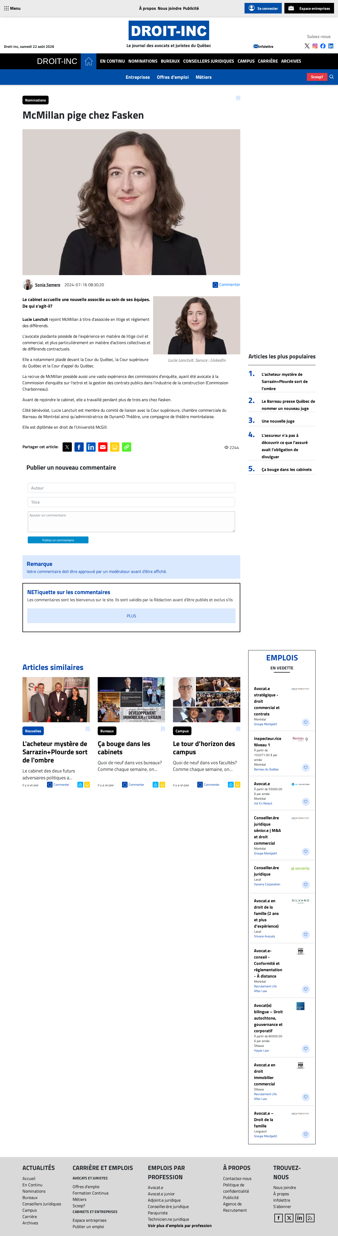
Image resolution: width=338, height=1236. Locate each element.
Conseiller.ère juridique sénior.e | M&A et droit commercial (267, 830)
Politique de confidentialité (236, 1188)
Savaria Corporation (267, 884)
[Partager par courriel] (102, 447)
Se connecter (267, 8)
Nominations (142, 61)
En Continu (112, 61)
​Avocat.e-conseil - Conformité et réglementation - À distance (268, 963)
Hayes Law (261, 1050)
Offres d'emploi (173, 77)
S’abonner (282, 1206)
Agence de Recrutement (235, 1207)
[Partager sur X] (67, 447)
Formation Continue (91, 1193)
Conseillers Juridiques (208, 61)
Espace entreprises (314, 8)
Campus (246, 61)
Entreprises (138, 77)
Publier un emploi (88, 1226)
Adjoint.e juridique (164, 1200)
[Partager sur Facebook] (79, 447)
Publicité (191, 8)
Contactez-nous (237, 1178)
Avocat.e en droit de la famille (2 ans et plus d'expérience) (266, 913)
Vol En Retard (263, 803)
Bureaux (170, 61)
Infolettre (265, 46)
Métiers (204, 77)
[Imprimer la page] (114, 447)
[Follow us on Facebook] (323, 46)
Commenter (61, 784)
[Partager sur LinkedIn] (91, 447)
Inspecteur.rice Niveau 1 (267, 741)
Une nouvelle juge (278, 421)
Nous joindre (169, 8)
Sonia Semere (47, 284)
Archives (291, 61)
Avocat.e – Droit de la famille (264, 1119)
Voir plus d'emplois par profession (180, 1225)
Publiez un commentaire (58, 540)
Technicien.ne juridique (168, 1219)
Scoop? (317, 77)
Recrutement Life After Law (265, 988)
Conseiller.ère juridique (266, 870)
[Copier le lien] (126, 447)
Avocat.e (262, 783)
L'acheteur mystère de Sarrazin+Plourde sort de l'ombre (285, 381)
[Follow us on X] (307, 46)
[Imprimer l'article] (86, 784)
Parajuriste (158, 1213)
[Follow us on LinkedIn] (331, 46)
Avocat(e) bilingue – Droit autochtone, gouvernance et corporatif (268, 1018)
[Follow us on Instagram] (315, 46)
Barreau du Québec (266, 769)
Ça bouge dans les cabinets (287, 469)
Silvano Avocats (264, 936)
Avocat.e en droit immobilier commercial (264, 1074)
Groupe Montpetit (265, 723)
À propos (147, 8)
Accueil (28, 1178)
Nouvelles (33, 731)
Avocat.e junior (161, 1194)
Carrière (268, 61)
